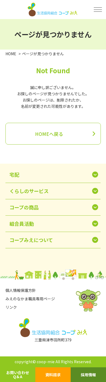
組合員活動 (22, 223)
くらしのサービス (29, 190)
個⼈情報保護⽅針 (20, 290)
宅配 (14, 174)
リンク (11, 307)
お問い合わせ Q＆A (17, 374)
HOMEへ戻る (49, 133)
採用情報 (88, 374)
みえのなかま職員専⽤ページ (30, 298)
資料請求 (53, 374)
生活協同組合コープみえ (53, 9)
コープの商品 (24, 207)
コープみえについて (31, 239)
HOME (10, 53)
